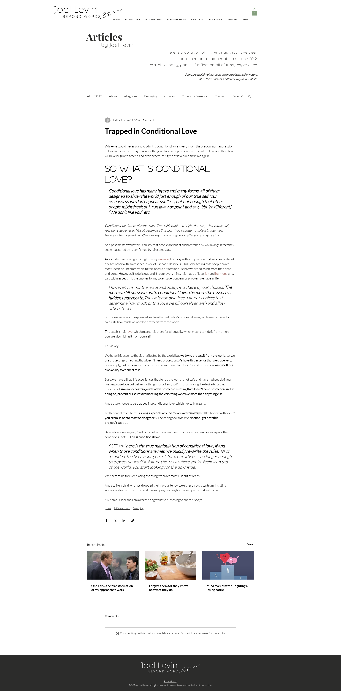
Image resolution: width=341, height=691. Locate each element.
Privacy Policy (170, 681)
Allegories (130, 96)
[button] (254, 12)
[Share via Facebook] (106, 520)
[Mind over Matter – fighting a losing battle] (228, 565)
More (235, 96)
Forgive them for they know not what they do (168, 588)
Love (108, 508)
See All (250, 544)
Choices (169, 96)
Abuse (113, 96)
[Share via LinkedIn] (124, 520)
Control (219, 96)
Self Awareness (122, 508)
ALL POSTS (94, 96)
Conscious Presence (194, 96)
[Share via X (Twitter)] (115, 520)
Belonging (150, 96)
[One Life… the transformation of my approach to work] (113, 565)
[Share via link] (132, 520)
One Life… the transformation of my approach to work (112, 588)
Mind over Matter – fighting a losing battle (227, 588)
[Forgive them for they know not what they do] (170, 565)
